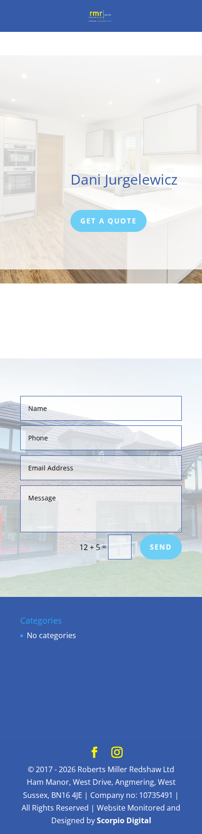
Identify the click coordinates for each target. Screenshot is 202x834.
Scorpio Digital (124, 820)
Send (161, 546)
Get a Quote (108, 220)
